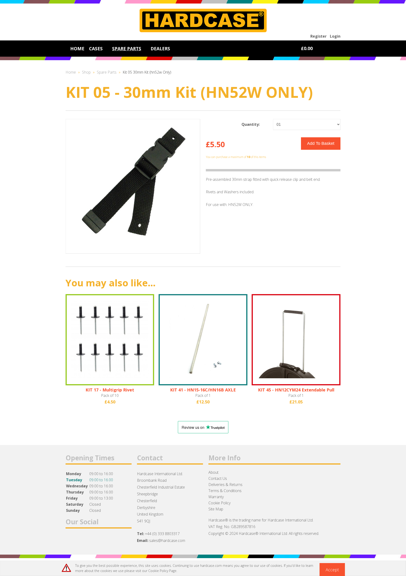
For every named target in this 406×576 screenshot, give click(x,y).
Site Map (215, 509)
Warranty (216, 497)
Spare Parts (107, 72)
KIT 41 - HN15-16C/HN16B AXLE (203, 390)
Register (318, 36)
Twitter (83, 539)
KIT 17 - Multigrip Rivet (110, 390)
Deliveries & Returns (225, 484)
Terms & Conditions (225, 491)
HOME (77, 48)
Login (335, 36)
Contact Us (217, 478)
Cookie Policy (219, 503)
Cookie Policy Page (162, 570)
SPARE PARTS (126, 48)
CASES (96, 48)
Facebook (71, 539)
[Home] (203, 30)
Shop (86, 72)
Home (71, 72)
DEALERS (160, 48)
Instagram (95, 539)
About (213, 472)
